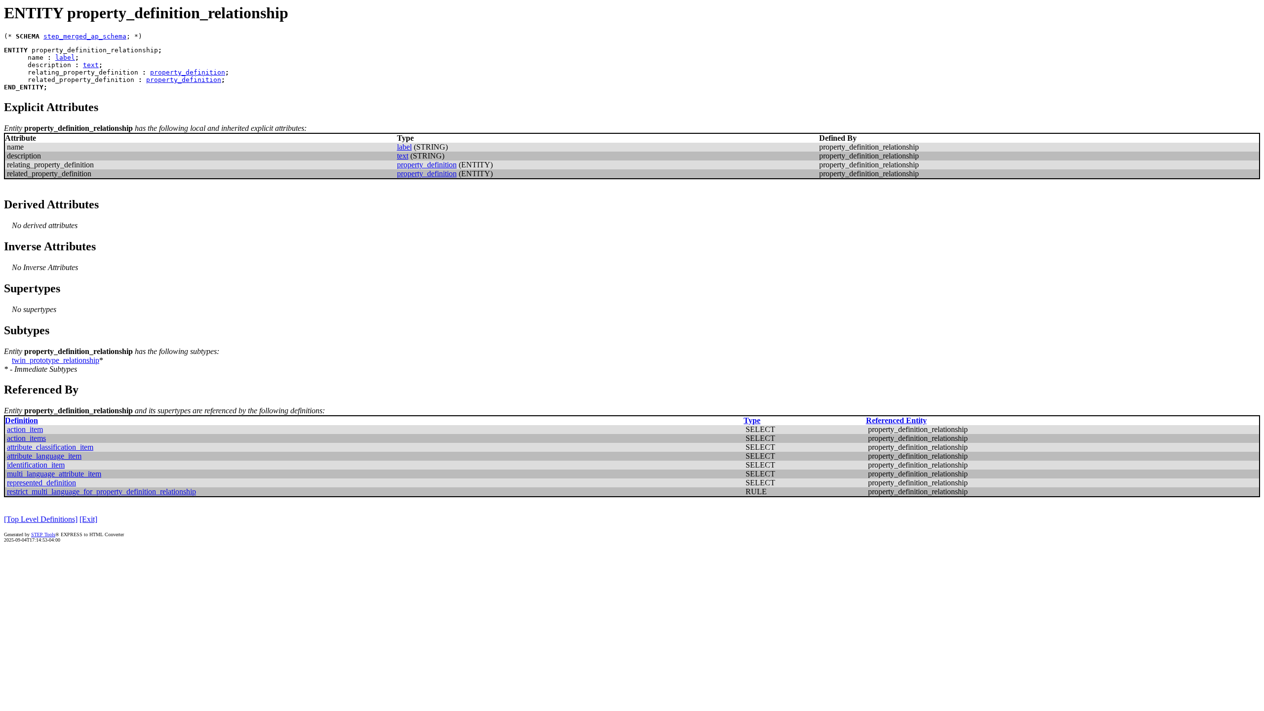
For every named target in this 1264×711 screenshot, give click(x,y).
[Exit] (88, 519)
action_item (25, 429)
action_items (26, 438)
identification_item (36, 465)
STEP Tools (43, 534)
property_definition (187, 72)
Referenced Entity (896, 420)
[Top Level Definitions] (41, 519)
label (65, 57)
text (91, 65)
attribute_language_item (44, 456)
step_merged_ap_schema (84, 36)
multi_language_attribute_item (54, 474)
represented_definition (41, 482)
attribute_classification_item (50, 447)
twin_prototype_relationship (55, 360)
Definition (21, 420)
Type (752, 420)
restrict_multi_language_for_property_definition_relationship (101, 491)
